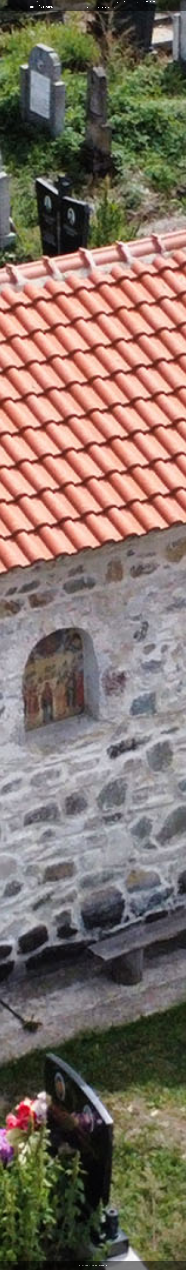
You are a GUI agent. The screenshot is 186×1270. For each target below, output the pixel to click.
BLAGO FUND (34, 2)
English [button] (118, 2)
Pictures (94, 7)
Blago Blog (117, 7)
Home (86, 7)
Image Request (136, 2)
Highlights (106, 7)
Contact (126, 2)
